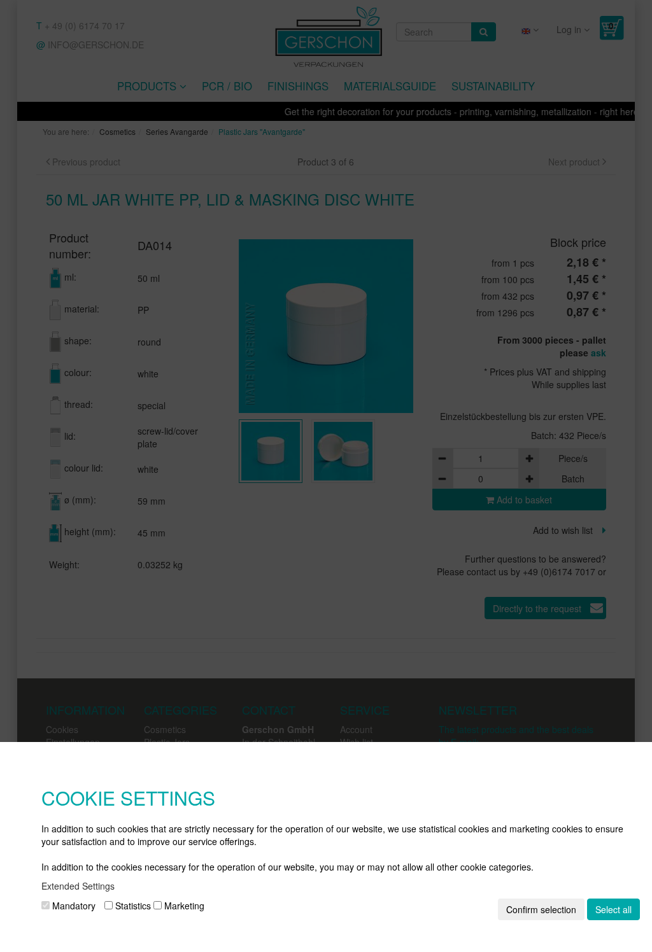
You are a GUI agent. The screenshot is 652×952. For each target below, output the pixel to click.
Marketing (183, 905)
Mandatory (73, 905)
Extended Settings (78, 885)
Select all (613, 909)
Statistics (132, 905)
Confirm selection (541, 909)
